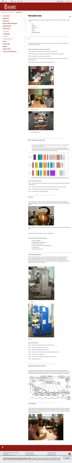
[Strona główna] (14, 6)
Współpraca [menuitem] (6, 21)
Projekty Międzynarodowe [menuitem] (10, 23)
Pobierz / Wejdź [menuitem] (7, 49)
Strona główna (4, 12)
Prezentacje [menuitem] (6, 31)
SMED (33, 25)
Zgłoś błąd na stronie (51, 455)
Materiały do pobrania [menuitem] (8, 39)
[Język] (68, 1)
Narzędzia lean (19, 12)
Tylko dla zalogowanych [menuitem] (9, 51)
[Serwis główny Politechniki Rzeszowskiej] (2, 1)
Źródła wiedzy (11, 12)
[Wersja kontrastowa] (13, 1)
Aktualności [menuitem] (6, 16)
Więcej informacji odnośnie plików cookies (51, 459)
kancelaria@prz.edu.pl (32, 455)
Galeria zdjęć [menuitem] (6, 44)
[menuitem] (25, 18)
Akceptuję (67, 458)
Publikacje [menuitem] (5, 36)
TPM (33, 29)
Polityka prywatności (51, 454)
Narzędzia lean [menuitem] (6, 33)
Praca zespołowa (36, 32)
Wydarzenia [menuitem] (6, 18)
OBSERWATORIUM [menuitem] (7, 26)
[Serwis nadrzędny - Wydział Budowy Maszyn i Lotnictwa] (5, 1)
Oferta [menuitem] (4, 41)
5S (32, 23)
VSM (33, 30)
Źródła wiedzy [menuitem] (6, 28)
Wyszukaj (61, 1)
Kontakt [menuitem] (5, 46)
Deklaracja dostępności (52, 452)
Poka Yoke (34, 27)
